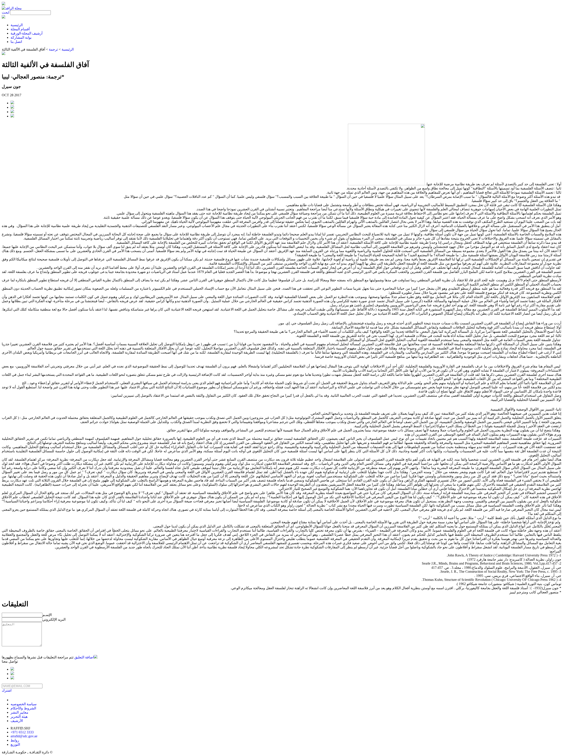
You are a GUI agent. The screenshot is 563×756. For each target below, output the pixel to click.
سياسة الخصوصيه (24, 704)
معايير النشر (19, 712)
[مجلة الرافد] (12, 8)
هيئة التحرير (19, 716)
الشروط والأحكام (23, 708)
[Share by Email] (12, 112)
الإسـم (47, 615)
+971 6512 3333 (22, 732)
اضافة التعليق (84, 657)
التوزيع (15, 744)
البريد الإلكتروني (54, 619)
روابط (15, 740)
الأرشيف (17, 721)
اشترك (6, 690)
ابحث (5, 12)
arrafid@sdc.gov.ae (24, 736)
